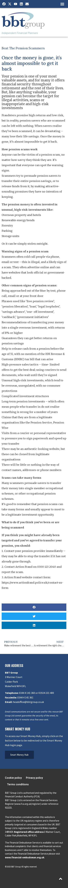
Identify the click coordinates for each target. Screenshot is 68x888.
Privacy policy (34, 777)
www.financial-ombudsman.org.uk (24, 857)
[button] (62, 4)
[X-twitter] (9, 4)
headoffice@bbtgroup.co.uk (28, 702)
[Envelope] (27, 4)
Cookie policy (13, 777)
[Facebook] (4, 4)
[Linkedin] (21, 4)
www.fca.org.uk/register (27, 803)
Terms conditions (18, 784)
